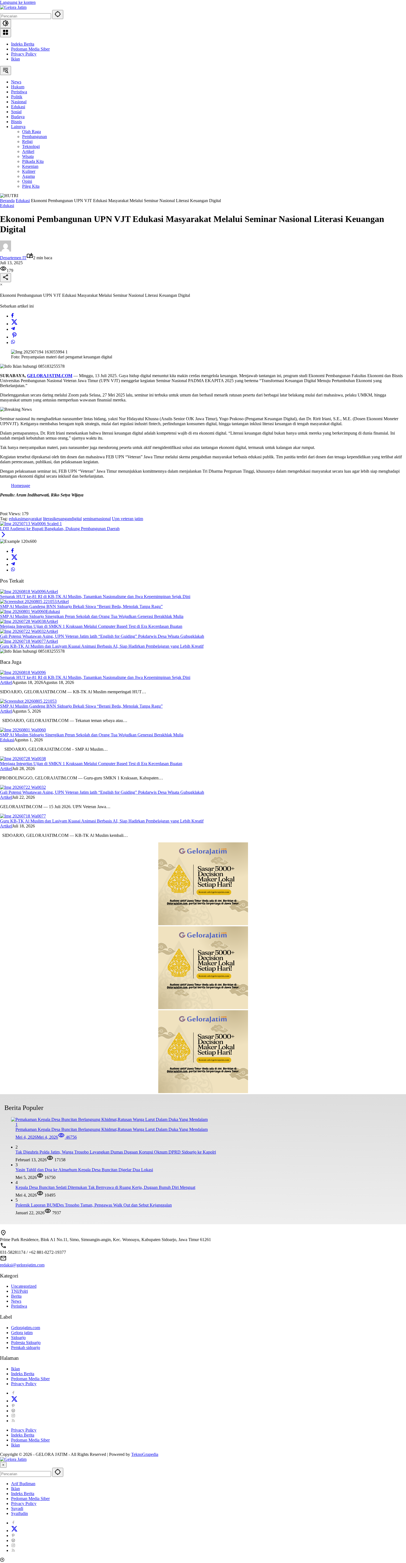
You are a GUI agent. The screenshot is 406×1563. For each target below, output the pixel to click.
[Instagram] (13, 1415)
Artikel (52, 591)
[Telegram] (13, 329)
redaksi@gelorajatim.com (22, 1265)
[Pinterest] (13, 1405)
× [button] (3, 1465)
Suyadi (17, 1508)
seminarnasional (97, 518)
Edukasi (7, 205)
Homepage (20, 485)
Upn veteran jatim (127, 518)
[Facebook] (12, 316)
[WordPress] (13, 1410)
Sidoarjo (18, 1337)
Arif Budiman (23, 1483)
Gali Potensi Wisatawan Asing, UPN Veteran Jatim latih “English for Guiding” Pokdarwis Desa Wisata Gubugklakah (102, 636)
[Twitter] (14, 323)
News (16, 1301)
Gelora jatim (22, 1332)
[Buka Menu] (5, 32)
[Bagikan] (5, 277)
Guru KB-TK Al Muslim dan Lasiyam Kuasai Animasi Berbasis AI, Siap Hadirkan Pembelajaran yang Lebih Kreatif (102, 646)
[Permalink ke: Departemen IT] (5, 250)
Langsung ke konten (18, 2)
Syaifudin (19, 1513)
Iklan (15, 59)
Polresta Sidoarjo (26, 1342)
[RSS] (13, 1420)
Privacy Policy (23, 54)
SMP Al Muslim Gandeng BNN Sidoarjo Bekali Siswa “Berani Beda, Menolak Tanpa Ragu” (81, 606)
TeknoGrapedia (144, 1454)
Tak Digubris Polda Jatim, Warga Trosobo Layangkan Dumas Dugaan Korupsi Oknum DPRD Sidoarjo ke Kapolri (115, 1152)
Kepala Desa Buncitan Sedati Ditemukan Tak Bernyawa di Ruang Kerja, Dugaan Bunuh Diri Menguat (105, 1187)
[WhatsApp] (13, 342)
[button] (57, 14)
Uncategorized (23, 1286)
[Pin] (14, 337)
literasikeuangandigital (62, 518)
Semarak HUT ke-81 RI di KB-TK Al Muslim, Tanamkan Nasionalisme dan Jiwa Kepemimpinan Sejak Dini (95, 596)
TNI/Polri (19, 1291)
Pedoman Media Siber (30, 49)
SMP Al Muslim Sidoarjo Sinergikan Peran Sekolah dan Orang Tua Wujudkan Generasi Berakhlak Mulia (91, 616)
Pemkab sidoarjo (25, 1347)
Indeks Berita (22, 44)
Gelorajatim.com (25, 1327)
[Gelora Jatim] (13, 7)
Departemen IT (13, 257)
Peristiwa (19, 1306)
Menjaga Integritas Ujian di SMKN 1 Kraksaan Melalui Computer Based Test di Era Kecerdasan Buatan (91, 626)
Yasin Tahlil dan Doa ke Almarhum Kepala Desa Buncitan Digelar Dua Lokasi (84, 1169)
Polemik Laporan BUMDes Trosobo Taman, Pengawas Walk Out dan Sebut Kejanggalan (93, 1205)
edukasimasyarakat (25, 518)
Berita (16, 1296)
